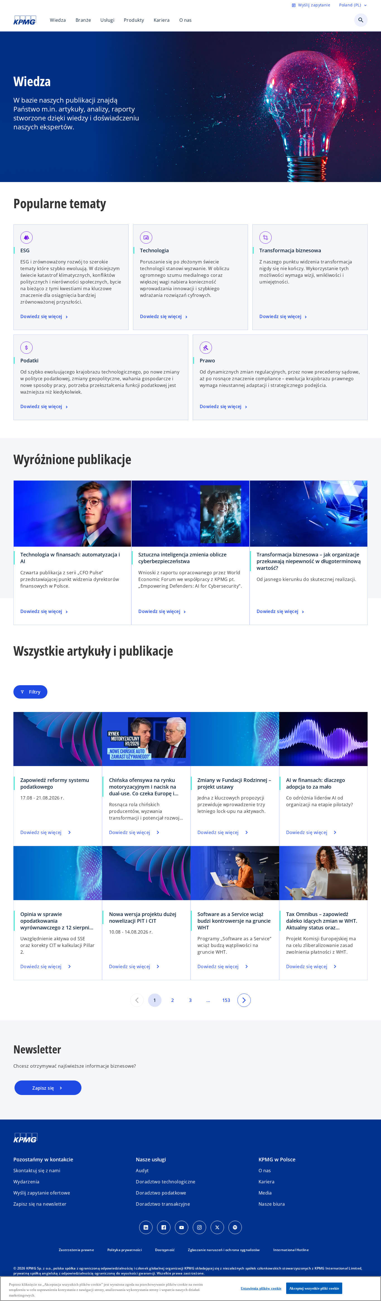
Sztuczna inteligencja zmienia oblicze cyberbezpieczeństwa (182, 558)
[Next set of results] (244, 1000)
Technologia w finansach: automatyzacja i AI (70, 558)
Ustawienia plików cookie (261, 1288)
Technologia (154, 250)
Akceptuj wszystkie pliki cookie (314, 1288)
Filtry (30, 692)
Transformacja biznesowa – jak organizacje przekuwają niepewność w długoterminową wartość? (309, 561)
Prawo (207, 360)
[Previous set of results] (137, 1000)
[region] (190, 1288)
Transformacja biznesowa (290, 250)
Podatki (29, 360)
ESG (25, 250)
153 (226, 1000)
